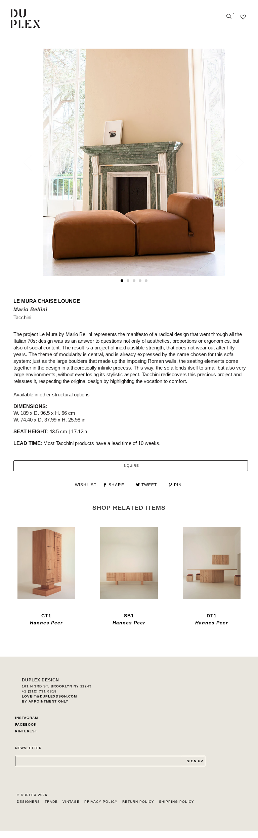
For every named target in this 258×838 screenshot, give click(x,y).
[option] (134, 162)
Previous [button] (31, 163)
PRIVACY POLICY (101, 801)
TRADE (51, 801)
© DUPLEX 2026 (32, 795)
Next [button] (235, 163)
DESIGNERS (28, 801)
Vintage (71, 801)
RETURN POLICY (138, 801)
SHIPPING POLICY (176, 801)
